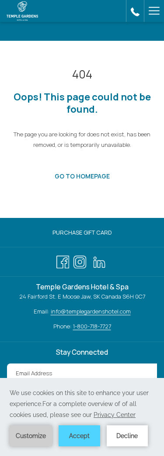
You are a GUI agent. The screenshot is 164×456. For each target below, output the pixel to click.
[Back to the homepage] (22, 11)
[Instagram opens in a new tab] (79, 260)
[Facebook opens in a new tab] (62, 260)
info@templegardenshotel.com (91, 311)
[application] (82, 417)
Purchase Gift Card (90, 233)
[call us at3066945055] (135, 11)
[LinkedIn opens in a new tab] (99, 260)
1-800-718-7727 (92, 326)
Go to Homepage (82, 176)
